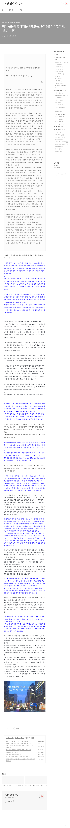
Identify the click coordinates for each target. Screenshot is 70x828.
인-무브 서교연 (59, 117)
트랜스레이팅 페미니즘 (61, 62)
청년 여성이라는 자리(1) (12, 754)
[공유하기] (9, 728)
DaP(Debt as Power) (61, 95)
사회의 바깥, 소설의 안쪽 (61, 142)
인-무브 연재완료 (59, 130)
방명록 (11, 10)
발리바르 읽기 (59, 74)
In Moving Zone (19, 738)
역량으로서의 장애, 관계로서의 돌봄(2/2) (17, 741)
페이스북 (55, 174)
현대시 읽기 (58, 102)
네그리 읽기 (59, 78)
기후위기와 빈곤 (59, 100)
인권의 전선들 (59, 146)
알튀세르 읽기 (59, 71)
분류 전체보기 (59, 51)
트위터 (64, 174)
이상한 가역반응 (59, 139)
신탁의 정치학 (59, 97)
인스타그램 (60, 174)
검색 (62, 3)
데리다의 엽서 (59, 149)
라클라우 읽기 (59, 81)
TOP (66, 826)
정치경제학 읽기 (59, 69)
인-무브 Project (60, 90)
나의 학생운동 (59, 151)
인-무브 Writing (10, 738)
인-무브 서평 (59, 119)
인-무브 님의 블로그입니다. (12, 797)
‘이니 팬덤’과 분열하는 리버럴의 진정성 (17, 756)
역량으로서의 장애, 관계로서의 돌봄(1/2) (17, 743)
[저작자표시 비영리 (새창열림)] (23, 728)
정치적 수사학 (59, 111)
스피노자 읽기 (59, 83)
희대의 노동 (59, 93)
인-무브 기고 (58, 127)
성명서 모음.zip (59, 135)
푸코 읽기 (58, 76)
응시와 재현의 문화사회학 (61, 144)
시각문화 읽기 (59, 104)
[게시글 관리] (11, 728)
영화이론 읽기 (59, 64)
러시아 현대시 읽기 (60, 137)
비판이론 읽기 (59, 66)
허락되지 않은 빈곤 (11, 752)
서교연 (20, 10)
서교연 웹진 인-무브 (12, 3)
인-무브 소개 (58, 54)
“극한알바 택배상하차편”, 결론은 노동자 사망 (18, 750)
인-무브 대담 (59, 121)
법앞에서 (58, 132)
